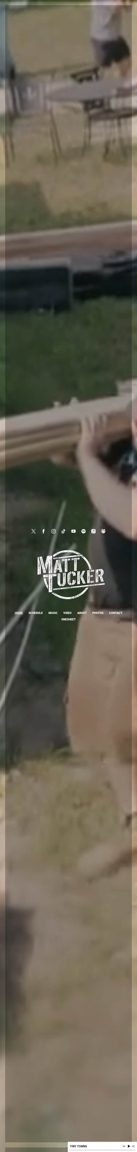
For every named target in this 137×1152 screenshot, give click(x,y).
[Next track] (133, 1146)
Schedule (36, 613)
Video (67, 613)
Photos (97, 613)
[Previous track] (124, 1146)
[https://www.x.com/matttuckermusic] (33, 531)
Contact (115, 613)
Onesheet (68, 619)
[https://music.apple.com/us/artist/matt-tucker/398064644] (93, 531)
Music (53, 613)
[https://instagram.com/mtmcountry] (53, 531)
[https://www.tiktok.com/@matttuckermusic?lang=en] (63, 531)
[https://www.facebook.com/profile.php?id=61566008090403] (43, 531)
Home (19, 613)
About (82, 613)
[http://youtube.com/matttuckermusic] (73, 531)
